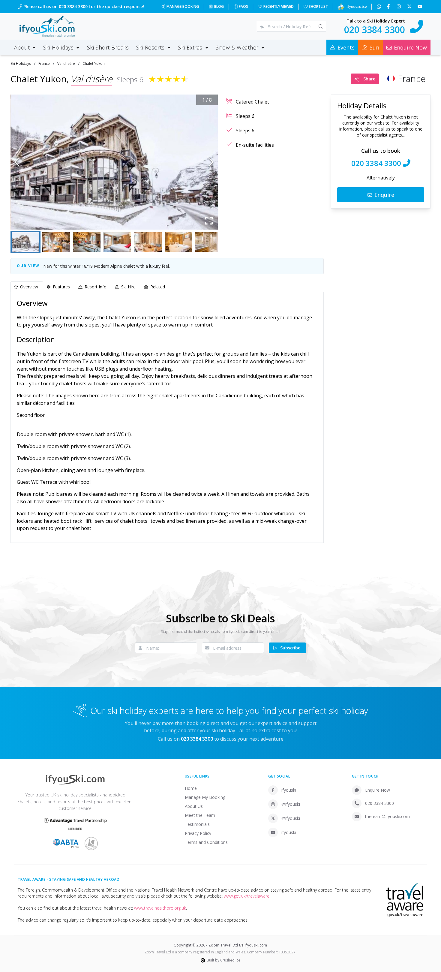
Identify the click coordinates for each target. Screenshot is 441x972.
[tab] (26, 286)
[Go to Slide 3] (87, 242)
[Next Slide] (211, 162)
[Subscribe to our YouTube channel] (420, 7)
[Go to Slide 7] (209, 242)
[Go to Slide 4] (117, 242)
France (44, 63)
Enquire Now (377, 790)
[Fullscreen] (209, 220)
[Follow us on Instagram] (399, 7)
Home (191, 788)
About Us (194, 806)
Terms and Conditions (206, 842)
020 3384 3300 (379, 803)
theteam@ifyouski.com (387, 816)
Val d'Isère (66, 63)
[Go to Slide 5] (148, 242)
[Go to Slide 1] (25, 242)
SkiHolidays (20, 63)
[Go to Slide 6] (179, 242)
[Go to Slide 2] (56, 242)
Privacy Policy (198, 833)
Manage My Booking (205, 797)
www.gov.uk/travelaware (246, 896)
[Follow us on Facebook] (389, 7)
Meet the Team (200, 815)
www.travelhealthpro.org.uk (160, 908)
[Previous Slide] (16, 162)
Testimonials (197, 824)
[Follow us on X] (410, 7)
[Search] (321, 26)
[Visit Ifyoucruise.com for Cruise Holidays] (352, 6)
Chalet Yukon (93, 63)
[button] (114, 162)
